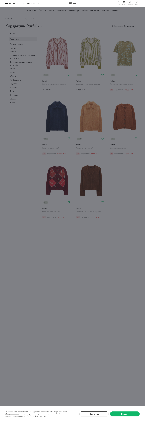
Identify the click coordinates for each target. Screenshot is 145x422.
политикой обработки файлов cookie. (31, 416)
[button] (11, 3)
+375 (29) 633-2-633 (29, 3)
